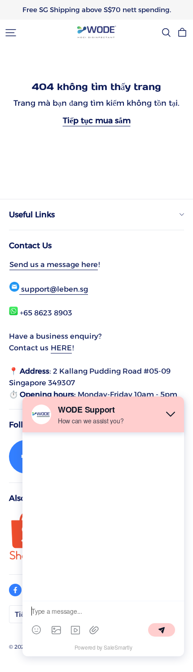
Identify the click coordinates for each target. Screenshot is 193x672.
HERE (61, 347)
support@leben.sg (53, 288)
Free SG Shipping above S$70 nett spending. (96, 9)
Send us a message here (53, 264)
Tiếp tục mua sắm (97, 120)
